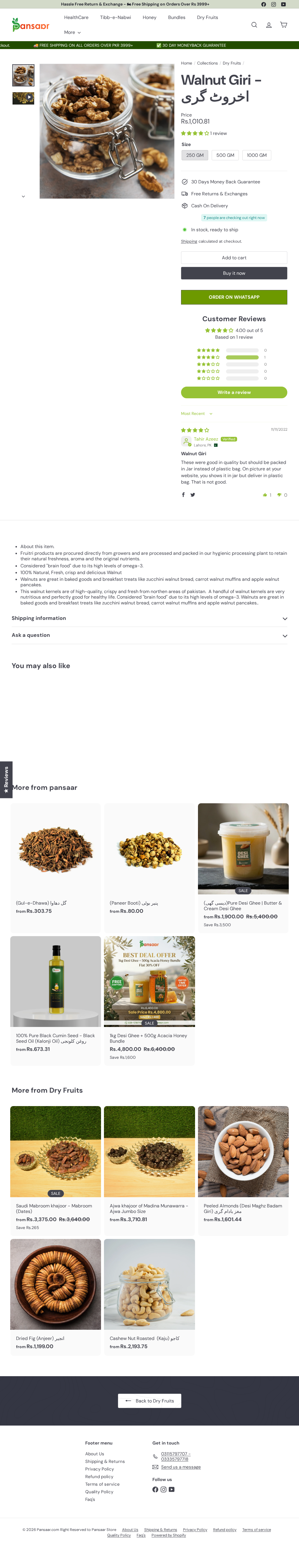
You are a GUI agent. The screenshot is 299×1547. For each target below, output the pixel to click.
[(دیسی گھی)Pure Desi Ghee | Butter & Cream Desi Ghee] (243, 868)
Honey (150, 17)
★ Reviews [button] (6, 779)
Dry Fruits (207, 17)
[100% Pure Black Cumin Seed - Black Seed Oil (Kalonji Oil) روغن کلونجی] (55, 997)
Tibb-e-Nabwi (115, 17)
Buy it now (234, 273)
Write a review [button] (234, 392)
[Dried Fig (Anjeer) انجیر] (55, 1297)
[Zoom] (107, 131)
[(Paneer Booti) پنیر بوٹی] (149, 861)
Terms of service (102, 1484)
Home (186, 63)
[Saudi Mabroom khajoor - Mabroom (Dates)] (55, 1171)
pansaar (63, 787)
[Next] (23, 195)
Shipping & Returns (105, 1461)
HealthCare (76, 17)
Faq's (90, 1499)
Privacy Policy (99, 1469)
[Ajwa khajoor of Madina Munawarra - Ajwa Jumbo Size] (149, 1167)
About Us (94, 1454)
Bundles (176, 17)
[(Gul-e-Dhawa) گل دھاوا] (55, 861)
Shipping (189, 241)
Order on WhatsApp (234, 297)
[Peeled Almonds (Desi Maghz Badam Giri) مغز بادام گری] (243, 1167)
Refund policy (99, 1477)
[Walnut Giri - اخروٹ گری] (32, 722)
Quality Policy (99, 1492)
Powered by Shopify (169, 1535)
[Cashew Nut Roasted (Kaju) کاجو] (149, 1297)
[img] (195, 430)
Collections (207, 63)
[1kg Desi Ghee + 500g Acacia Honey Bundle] (149, 1001)
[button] (195, 133)
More (70, 32)
